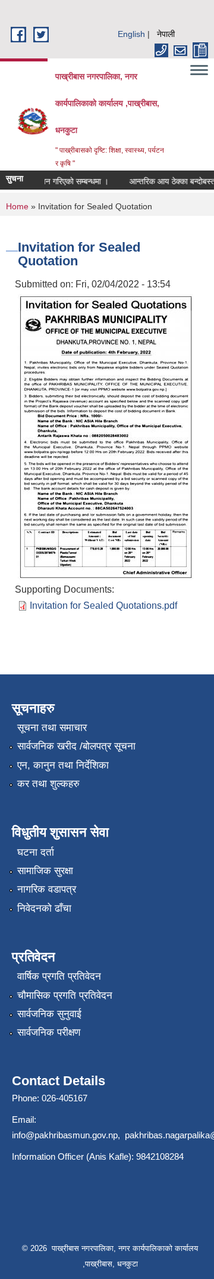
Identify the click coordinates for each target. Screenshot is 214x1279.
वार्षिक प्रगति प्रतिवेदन (59, 976)
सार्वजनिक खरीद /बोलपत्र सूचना (76, 746)
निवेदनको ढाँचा (44, 908)
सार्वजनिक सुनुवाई (49, 1014)
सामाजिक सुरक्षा (45, 871)
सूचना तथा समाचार (52, 727)
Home (17, 206)
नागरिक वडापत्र (46, 889)
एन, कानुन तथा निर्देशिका (63, 765)
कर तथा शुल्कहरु (48, 783)
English (131, 34)
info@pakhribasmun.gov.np (65, 1135)
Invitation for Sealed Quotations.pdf (103, 605)
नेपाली (166, 34)
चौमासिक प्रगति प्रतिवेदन (64, 995)
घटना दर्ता (35, 852)
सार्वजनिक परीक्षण (48, 1032)
